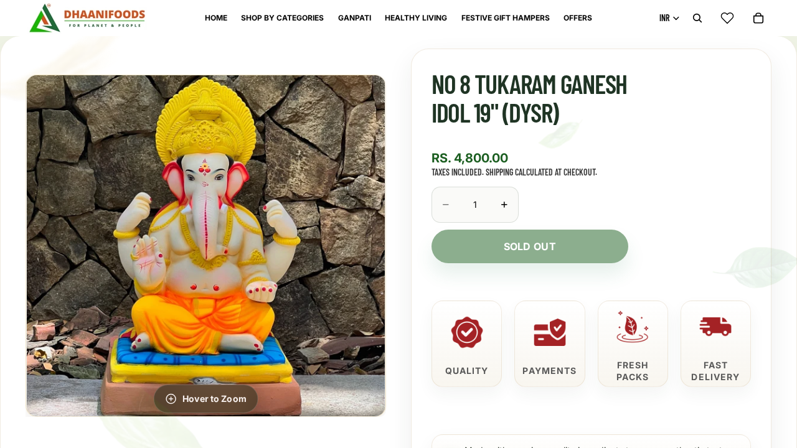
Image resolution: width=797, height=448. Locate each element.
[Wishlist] (727, 18)
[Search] (697, 18)
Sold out (530, 246)
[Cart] (758, 18)
